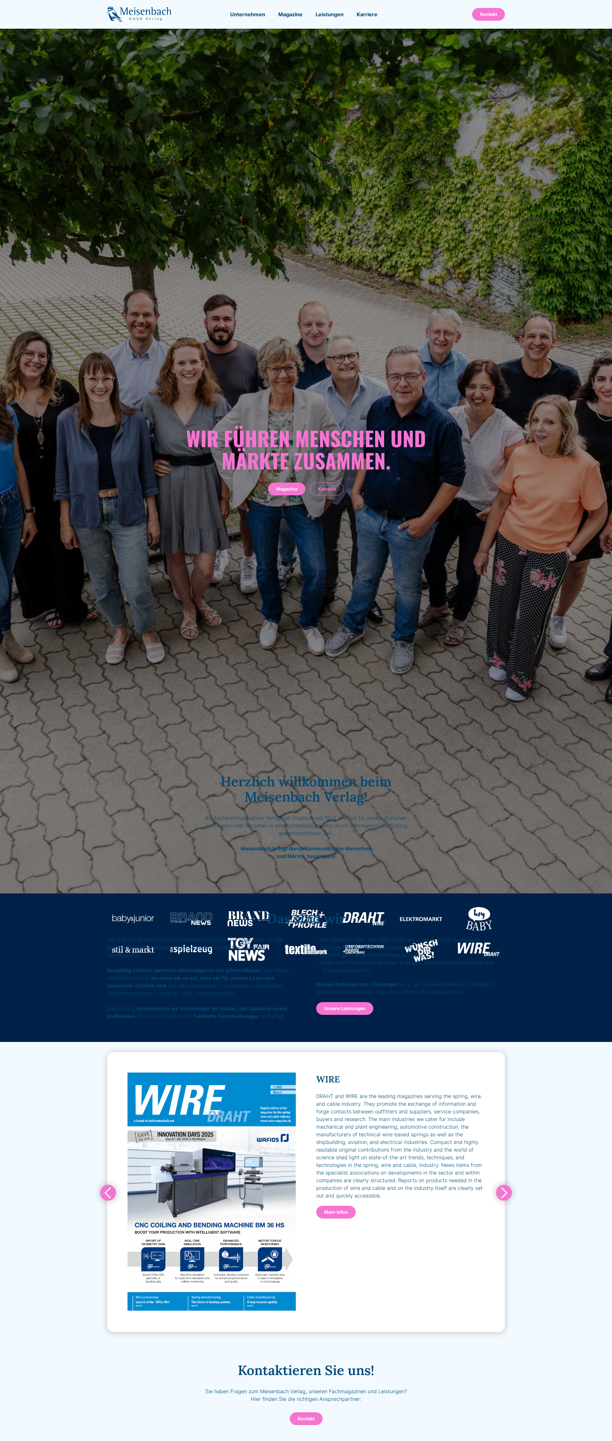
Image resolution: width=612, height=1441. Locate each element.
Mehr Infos (336, 1212)
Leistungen (330, 14)
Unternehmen (247, 14)
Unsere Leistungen (344, 1008)
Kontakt (488, 14)
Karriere (327, 488)
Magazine (286, 488)
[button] (290, 14)
